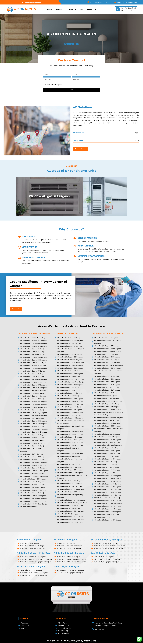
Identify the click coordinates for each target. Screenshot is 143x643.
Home (49, 9)
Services (59, 9)
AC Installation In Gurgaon (31, 566)
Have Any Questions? (128, 8)
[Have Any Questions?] (118, 9)
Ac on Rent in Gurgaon (29, 539)
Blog (81, 9)
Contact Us (91, 9)
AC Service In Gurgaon (65, 539)
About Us (72, 9)
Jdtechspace (90, 641)
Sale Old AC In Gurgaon (103, 553)
